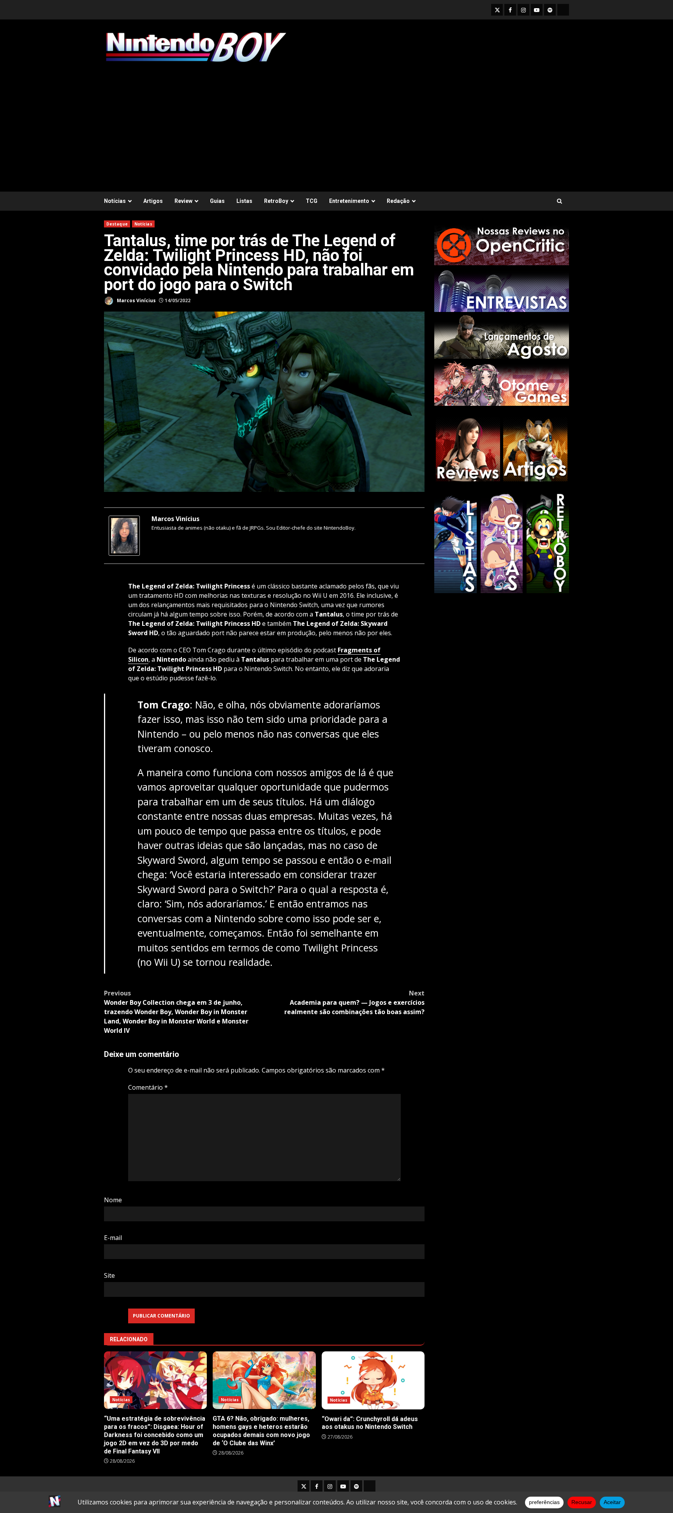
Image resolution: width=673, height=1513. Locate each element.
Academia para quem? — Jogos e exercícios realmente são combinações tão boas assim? (354, 1002)
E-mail (113, 1237)
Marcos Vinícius (136, 300)
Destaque (117, 224)
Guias (217, 201)
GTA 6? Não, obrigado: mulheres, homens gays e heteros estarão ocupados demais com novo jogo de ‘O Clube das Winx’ (264, 1380)
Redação (398, 201)
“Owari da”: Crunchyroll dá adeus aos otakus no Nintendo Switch (373, 1380)
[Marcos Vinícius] (124, 535)
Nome (113, 1200)
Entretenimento (349, 201)
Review (183, 201)
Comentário (148, 1087)
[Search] (559, 201)
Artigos (153, 201)
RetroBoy (276, 201)
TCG (311, 201)
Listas (244, 201)
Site (109, 1275)
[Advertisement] (336, 123)
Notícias (115, 201)
